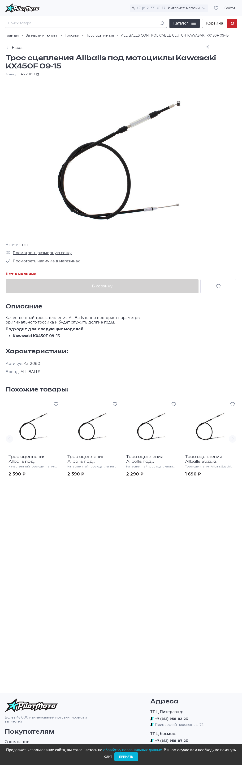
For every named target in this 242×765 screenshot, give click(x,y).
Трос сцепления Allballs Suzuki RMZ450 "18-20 (203, 461)
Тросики (72, 35)
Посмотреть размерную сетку (42, 253)
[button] (9, 439)
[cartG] (218, 286)
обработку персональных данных (132, 750)
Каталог (180, 23)
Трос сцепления (100, 35)
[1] (162, 23)
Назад (17, 48)
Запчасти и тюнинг (42, 35)
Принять (126, 756)
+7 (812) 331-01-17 (151, 8)
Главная (12, 35)
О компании (17, 742)
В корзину (102, 286)
